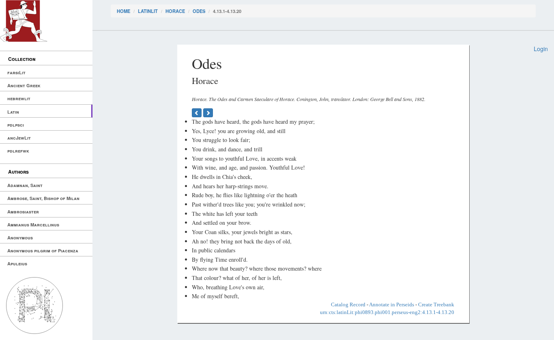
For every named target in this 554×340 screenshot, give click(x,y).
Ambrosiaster (23, 212)
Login (541, 49)
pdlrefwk (18, 151)
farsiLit (16, 72)
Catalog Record (348, 304)
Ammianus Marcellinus (33, 225)
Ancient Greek (24, 85)
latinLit (148, 11)
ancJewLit (19, 138)
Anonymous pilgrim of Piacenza (42, 250)
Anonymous (20, 238)
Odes (199, 11)
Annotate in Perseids (391, 304)
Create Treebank (436, 304)
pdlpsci (15, 125)
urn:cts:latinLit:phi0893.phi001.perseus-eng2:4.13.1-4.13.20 (387, 312)
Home (123, 11)
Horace (175, 11)
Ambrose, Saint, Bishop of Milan (43, 198)
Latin (13, 112)
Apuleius (17, 263)
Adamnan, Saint (25, 185)
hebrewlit (18, 98)
